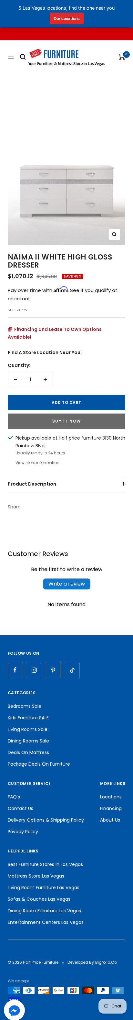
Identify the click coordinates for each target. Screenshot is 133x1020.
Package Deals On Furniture (39, 764)
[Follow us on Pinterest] (53, 670)
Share (14, 507)
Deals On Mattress (28, 752)
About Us (110, 820)
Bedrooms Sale (24, 706)
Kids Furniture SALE (28, 718)
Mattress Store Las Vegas (36, 876)
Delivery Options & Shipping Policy (46, 820)
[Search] (23, 57)
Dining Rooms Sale (28, 741)
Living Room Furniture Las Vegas (43, 887)
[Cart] (121, 57)
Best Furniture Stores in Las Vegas (45, 864)
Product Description (32, 484)
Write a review (66, 583)
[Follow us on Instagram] (34, 670)
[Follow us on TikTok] (72, 670)
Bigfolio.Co (106, 962)
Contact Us (20, 808)
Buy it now (66, 421)
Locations (111, 797)
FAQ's (14, 797)
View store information (37, 462)
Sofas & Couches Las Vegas (39, 899)
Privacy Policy (23, 831)
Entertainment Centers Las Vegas (46, 922)
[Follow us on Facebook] (15, 670)
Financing (111, 808)
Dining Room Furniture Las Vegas (44, 910)
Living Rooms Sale (27, 729)
